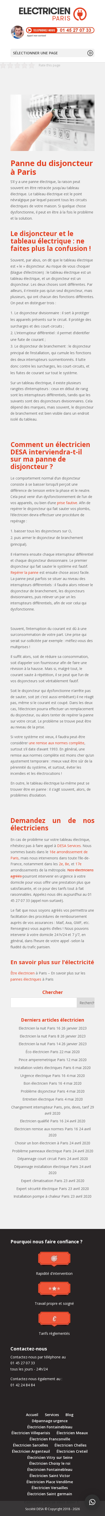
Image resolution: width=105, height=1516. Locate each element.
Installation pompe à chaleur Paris (42, 1196)
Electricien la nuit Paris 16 (39, 1028)
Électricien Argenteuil (31, 1451)
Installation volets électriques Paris (42, 1067)
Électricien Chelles (70, 1445)
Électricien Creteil (72, 1451)
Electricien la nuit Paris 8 (39, 1036)
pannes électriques (25, 979)
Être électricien (22, 973)
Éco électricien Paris (41, 1051)
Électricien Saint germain (49, 1493)
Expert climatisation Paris (41, 1180)
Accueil (32, 1414)
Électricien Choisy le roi (49, 1463)
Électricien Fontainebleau (49, 1427)
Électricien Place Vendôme (50, 1481)
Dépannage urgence (50, 1420)
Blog (69, 1414)
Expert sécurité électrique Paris (41, 1188)
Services (52, 1414)
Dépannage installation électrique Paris (46, 1166)
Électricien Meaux (72, 1432)
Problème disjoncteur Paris (43, 1091)
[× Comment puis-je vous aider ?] (92, 1502)
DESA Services (69, 845)
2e (61, 863)
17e (78, 863)
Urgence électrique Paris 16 (42, 1075)
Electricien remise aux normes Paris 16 (46, 1128)
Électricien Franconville (50, 1439)
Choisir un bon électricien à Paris (41, 1143)
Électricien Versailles (50, 1487)
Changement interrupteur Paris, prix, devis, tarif (50, 1107)
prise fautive (67, 502)
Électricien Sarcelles (30, 1445)
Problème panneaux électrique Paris (41, 1150)
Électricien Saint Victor (50, 1475)
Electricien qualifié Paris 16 (41, 1120)
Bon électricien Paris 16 (42, 1083)
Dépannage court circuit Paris (41, 1158)
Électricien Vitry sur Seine (49, 1457)
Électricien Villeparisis (30, 1432)
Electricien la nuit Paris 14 (39, 1043)
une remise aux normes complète (56, 742)
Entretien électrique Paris (42, 1099)
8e (67, 863)
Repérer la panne (24, 572)
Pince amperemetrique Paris (42, 1059)
